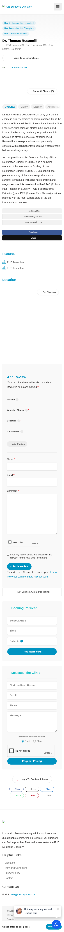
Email (11, 475)
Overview (10, 106)
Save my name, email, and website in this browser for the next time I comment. (31, 556)
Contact (9, 878)
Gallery (24, 106)
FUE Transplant (15, 262)
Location (37, 106)
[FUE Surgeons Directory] (17, 6)
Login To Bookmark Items (34, 779)
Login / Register (51, 6)
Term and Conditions (16, 868)
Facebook (33, 232)
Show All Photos (41, 91)
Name (11, 459)
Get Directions (49, 292)
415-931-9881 (33, 211)
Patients (16, 641)
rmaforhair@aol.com (33, 216)
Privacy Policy (12, 873)
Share (33, 238)
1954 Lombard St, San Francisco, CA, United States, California (28, 47)
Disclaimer (10, 862)
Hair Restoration (11, 23)
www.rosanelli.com (33, 222)
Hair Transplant (27, 23)
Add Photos (18, 444)
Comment (13, 491)
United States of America (15, 33)
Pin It (33, 795)
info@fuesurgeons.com (23, 894)
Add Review (54, 106)
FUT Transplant (15, 268)
